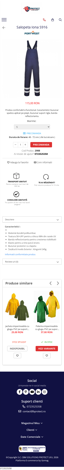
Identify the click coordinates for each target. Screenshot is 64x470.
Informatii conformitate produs (20, 254)
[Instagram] (44, 392)
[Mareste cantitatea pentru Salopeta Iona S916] (25, 144)
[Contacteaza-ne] (44, 20)
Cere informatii (44, 162)
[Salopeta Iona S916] (32, 68)
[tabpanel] (32, 68)
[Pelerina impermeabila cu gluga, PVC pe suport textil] (47, 307)
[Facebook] (19, 392)
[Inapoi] (2, 27)
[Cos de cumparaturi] (52, 20)
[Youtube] (32, 392)
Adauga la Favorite (19, 162)
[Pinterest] (26, 392)
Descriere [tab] (9, 219)
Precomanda (41, 144)
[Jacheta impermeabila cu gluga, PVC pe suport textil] (17, 306)
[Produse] (4, 20)
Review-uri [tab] (11, 261)
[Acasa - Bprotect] (32, 8)
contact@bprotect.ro (34, 411)
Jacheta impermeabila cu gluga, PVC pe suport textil (17, 328)
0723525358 (34, 406)
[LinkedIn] (38, 392)
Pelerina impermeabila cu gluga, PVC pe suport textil (46, 328)
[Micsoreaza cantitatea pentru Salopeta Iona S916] (15, 144)
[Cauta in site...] (60, 20)
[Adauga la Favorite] (17, 355)
